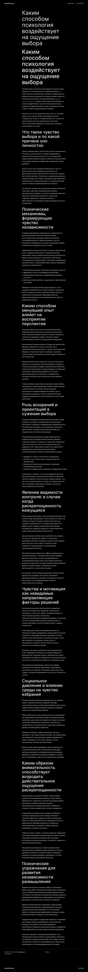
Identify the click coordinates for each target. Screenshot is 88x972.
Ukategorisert (21, 952)
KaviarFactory (9, 3)
